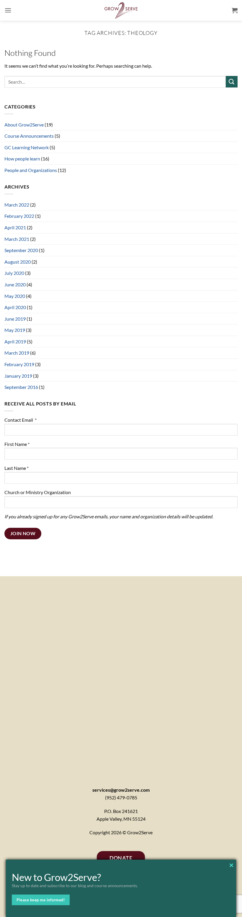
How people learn (22, 158)
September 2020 (21, 250)
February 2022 (19, 216)
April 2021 (15, 227)
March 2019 (16, 353)
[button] (8, 10)
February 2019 (19, 364)
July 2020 (14, 273)
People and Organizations (30, 170)
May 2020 (14, 296)
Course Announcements (29, 136)
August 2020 (17, 261)
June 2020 (15, 284)
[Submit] (232, 81)
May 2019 (14, 330)
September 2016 (21, 387)
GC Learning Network (26, 147)
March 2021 (16, 239)
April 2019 (15, 341)
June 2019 (15, 319)
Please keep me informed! (41, 899)
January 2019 (18, 376)
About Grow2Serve (24, 124)
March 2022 (16, 204)
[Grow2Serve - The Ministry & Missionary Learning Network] (121, 10)
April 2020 (15, 307)
